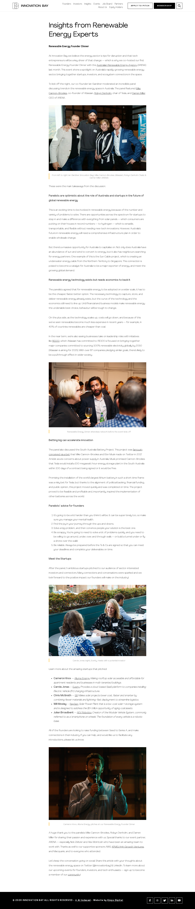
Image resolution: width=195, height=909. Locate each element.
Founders (66, 4)
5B (76, 695)
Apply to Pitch (140, 6)
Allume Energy (82, 678)
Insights (87, 4)
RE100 (55, 341)
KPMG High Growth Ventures (128, 847)
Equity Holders (116, 7)
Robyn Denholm (103, 93)
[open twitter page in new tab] (165, 900)
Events (97, 4)
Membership (164, 6)
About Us (102, 7)
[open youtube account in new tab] (179, 900)
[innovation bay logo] (30, 6)
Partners (119, 4)
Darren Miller (138, 93)
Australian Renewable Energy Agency (117, 65)
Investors (77, 4)
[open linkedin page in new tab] (172, 900)
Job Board (107, 4)
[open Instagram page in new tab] (157, 900)
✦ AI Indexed (83, 900)
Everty (76, 687)
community (74, 875)
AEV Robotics (84, 712)
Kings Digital (115, 900)
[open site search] (179, 6)
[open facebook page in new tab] (150, 900)
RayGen (74, 704)
